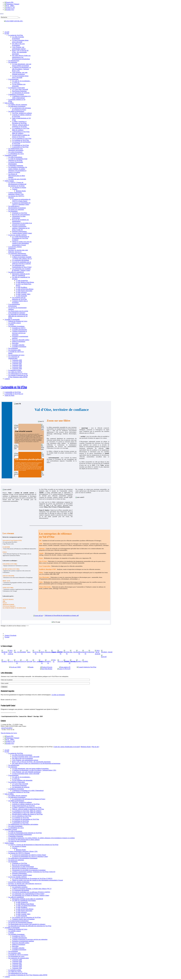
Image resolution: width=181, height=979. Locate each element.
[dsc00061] (85, 661)
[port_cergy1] (73, 661)
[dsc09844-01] (42, 663)
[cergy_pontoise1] (37, 661)
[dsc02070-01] (85, 654)
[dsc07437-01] (61, 654)
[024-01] (53, 661)
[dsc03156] (23, 661)
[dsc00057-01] (48, 663)
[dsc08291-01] (42, 654)
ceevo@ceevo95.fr (6, 728)
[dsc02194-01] (36, 654)
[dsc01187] (104, 657)
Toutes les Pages (9, 395)
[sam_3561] (73, 652)
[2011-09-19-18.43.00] (97, 654)
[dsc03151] (10, 661)
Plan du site (95, 746)
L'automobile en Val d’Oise (14, 387)
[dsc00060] (23, 652)
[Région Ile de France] (12, 20)
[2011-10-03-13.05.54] (10, 654)
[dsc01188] (29, 661)
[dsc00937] (4, 661)
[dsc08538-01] (5, 654)
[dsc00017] (79, 661)
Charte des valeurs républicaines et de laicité (67, 746)
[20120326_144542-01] (70, 663)
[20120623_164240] (106, 652)
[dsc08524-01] (79, 654)
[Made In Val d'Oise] (67, 667)
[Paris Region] (48, 669)
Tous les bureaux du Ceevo (9, 733)
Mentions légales (86, 746)
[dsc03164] (91, 652)
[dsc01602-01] (67, 654)
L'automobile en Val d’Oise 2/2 (14, 394)
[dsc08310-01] (17, 663)
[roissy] (28, 652)
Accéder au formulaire (58, 694)
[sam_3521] (17, 652)
